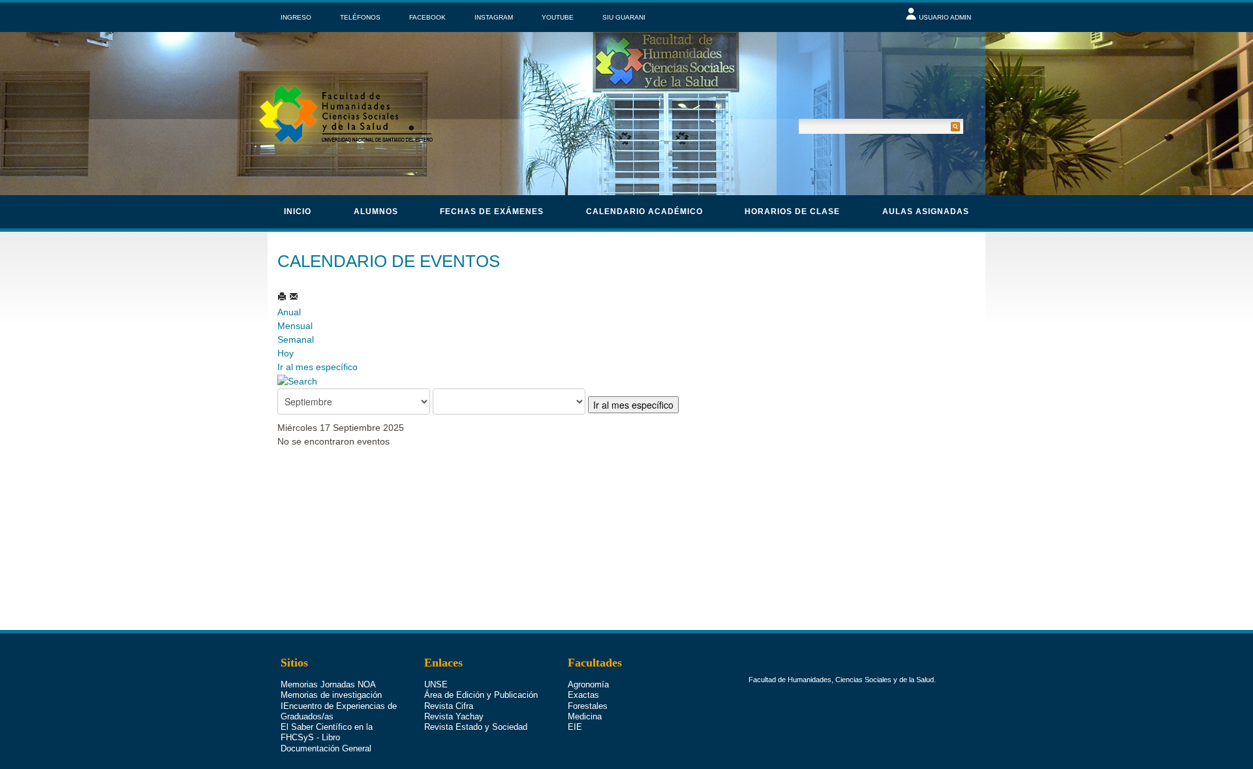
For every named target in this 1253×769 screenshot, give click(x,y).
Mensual (295, 326)
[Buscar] (297, 380)
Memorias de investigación (331, 695)
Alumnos (376, 211)
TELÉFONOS (360, 17)
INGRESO (296, 17)
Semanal (295, 339)
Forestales (588, 706)
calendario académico (644, 211)
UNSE (436, 684)
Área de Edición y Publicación (481, 695)
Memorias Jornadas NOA (328, 684)
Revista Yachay (454, 716)
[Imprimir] (283, 296)
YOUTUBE (558, 17)
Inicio (297, 211)
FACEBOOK (427, 17)
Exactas (583, 695)
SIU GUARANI (623, 17)
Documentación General (326, 748)
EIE (575, 727)
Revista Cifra (448, 706)
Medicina (585, 716)
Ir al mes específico (317, 367)
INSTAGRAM (493, 17)
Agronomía (588, 684)
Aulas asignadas (925, 211)
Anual (289, 312)
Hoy (285, 353)
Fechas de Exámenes (492, 211)
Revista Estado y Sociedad (475, 727)
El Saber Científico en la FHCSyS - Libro (327, 732)
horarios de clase (792, 211)
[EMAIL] (293, 296)
